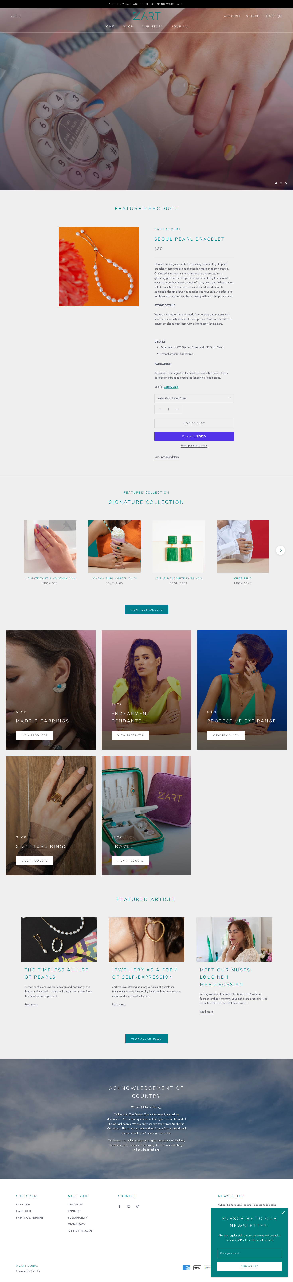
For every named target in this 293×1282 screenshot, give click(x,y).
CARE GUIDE (24, 1211)
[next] (280, 550)
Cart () (274, 16)
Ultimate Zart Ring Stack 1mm (50, 578)
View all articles (146, 1038)
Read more (31, 1004)
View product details (166, 457)
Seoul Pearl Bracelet (189, 239)
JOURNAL (181, 26)
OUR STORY (153, 26)
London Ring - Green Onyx (114, 578)
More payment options (194, 445)
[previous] (12, 550)
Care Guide (171, 387)
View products (34, 735)
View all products (146, 609)
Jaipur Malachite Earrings (178, 578)
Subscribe (249, 1266)
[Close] (283, 1213)
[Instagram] (128, 1206)
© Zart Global (27, 1265)
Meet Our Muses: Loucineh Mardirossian (226, 977)
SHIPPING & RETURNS (29, 1218)
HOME (109, 26)
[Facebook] (119, 1206)
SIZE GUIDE (23, 1204)
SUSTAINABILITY (78, 1218)
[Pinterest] (137, 1206)
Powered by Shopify (28, 1271)
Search (253, 16)
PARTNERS (74, 1211)
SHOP (128, 26)
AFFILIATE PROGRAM (80, 1231)
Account (232, 16)
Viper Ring (243, 578)
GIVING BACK (76, 1224)
